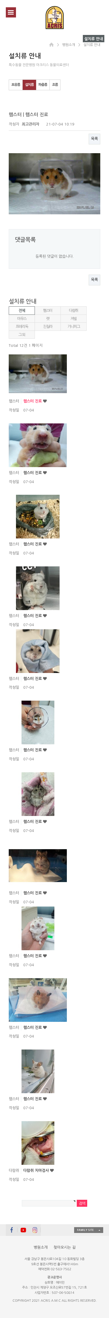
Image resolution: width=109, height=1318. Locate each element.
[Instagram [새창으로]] (35, 1230)
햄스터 (47, 310)
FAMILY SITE (85, 1230)
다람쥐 (73, 310)
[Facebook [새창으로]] (11, 1230)
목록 (94, 139)
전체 (22, 310)
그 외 (21, 335)
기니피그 (73, 326)
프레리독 (22, 326)
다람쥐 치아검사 (36, 1170)
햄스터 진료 (33, 401)
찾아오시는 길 (64, 1247)
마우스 (21, 319)
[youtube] (23, 1230)
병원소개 (41, 1247)
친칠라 (47, 326)
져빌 (73, 319)
